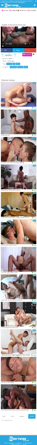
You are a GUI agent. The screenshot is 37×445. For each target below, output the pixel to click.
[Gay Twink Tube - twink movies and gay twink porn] (18, 5)
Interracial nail (5, 135)
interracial (9, 64)
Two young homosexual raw (9, 327)
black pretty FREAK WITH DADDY (11, 190)
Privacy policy (28, 443)
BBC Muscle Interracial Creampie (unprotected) (15, 410)
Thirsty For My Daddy (7, 382)
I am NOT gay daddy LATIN (9, 272)
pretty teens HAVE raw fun (9, 245)
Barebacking (13, 67)
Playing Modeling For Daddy (9, 107)
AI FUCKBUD (32, 10)
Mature (26, 67)
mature (18, 64)
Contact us (19, 443)
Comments (28, 54)
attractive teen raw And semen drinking (12, 162)
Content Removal (15, 444)
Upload (24, 444)
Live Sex (5, 10)
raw (14, 64)
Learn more (21, 2)
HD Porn (24, 10)
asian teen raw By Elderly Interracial (11, 300)
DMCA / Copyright (8, 443)
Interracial (20, 67)
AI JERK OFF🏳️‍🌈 (15, 10)
